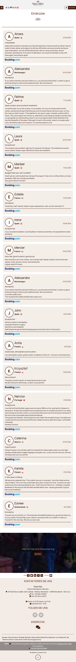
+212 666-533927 (40, 594)
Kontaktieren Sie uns (38, 581)
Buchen (72, 8)
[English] (6, 7)
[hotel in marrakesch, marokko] (38, 3)
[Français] (13, 7)
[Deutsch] (11, 7)
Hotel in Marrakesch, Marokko (38, 589)
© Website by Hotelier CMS (38, 652)
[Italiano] (15, 7)
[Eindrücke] (38, 628)
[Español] (18, 7)
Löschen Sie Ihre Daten (38, 648)
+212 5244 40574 (40, 596)
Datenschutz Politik (65, 644)
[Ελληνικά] (8, 7)
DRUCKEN (46, 575)
